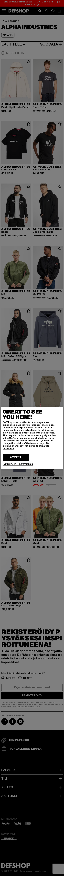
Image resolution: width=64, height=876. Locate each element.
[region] (32, 438)
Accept (15, 457)
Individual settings (18, 464)
